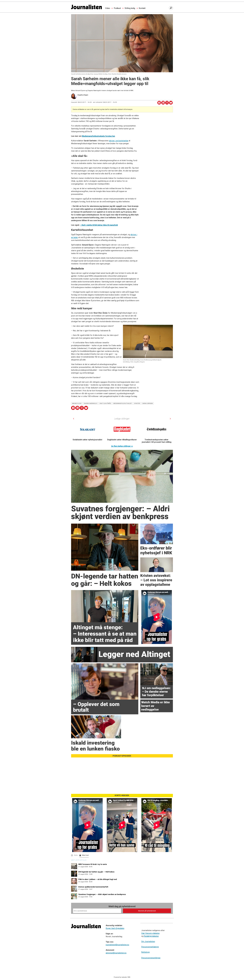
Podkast (117, 8)
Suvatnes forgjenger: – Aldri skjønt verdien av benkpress (102, 894)
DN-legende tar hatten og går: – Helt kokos (96, 872)
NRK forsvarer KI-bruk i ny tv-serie (92, 864)
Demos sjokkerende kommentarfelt (93, 887)
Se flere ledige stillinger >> (122, 446)
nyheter (137, 403)
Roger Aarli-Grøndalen (115, 928)
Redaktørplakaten (151, 936)
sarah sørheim (147, 403)
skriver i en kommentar (118, 140)
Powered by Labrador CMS (122, 977)
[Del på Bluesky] (171, 103)
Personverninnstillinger (151, 958)
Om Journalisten (148, 941)
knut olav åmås (105, 403)
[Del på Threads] (167, 103)
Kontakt (142, 8)
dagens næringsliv (90, 403)
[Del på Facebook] (159, 103)
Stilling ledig (130, 8)
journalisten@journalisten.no (117, 945)
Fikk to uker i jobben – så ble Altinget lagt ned (97, 879)
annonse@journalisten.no (116, 953)
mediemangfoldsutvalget (122, 403)
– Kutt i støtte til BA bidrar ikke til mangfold (99, 225)
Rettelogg (145, 952)
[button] (73, 418)
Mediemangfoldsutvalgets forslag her (98, 136)
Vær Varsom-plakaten (150, 933)
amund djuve (76, 403)
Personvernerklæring (150, 947)
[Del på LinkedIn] (163, 103)
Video (107, 8)
